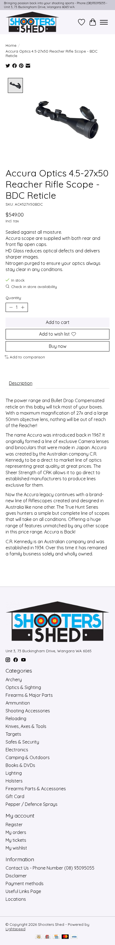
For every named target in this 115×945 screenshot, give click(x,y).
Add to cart (58, 322)
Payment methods (25, 883)
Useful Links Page (23, 891)
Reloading (16, 718)
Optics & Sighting (23, 687)
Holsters (14, 781)
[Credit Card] (56, 937)
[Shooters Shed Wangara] (32, 22)
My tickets (16, 840)
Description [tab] (20, 383)
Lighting (14, 773)
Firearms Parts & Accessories (36, 788)
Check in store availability (34, 287)
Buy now (57, 346)
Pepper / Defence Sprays (32, 804)
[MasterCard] (65, 937)
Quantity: (14, 298)
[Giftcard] (47, 937)
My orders (16, 832)
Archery (14, 679)
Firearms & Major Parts (29, 695)
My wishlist (16, 848)
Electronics (17, 749)
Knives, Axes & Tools (26, 726)
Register (14, 824)
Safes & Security (22, 742)
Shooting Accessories (28, 710)
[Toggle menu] (103, 22)
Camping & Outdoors (28, 757)
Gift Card (15, 796)
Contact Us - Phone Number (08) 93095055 (50, 868)
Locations (16, 899)
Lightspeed (15, 929)
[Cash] (38, 937)
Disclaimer (16, 875)
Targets (13, 734)
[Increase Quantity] (22, 307)
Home (11, 45)
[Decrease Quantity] (11, 307)
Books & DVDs (20, 765)
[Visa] (74, 937)
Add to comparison (27, 357)
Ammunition (18, 703)
